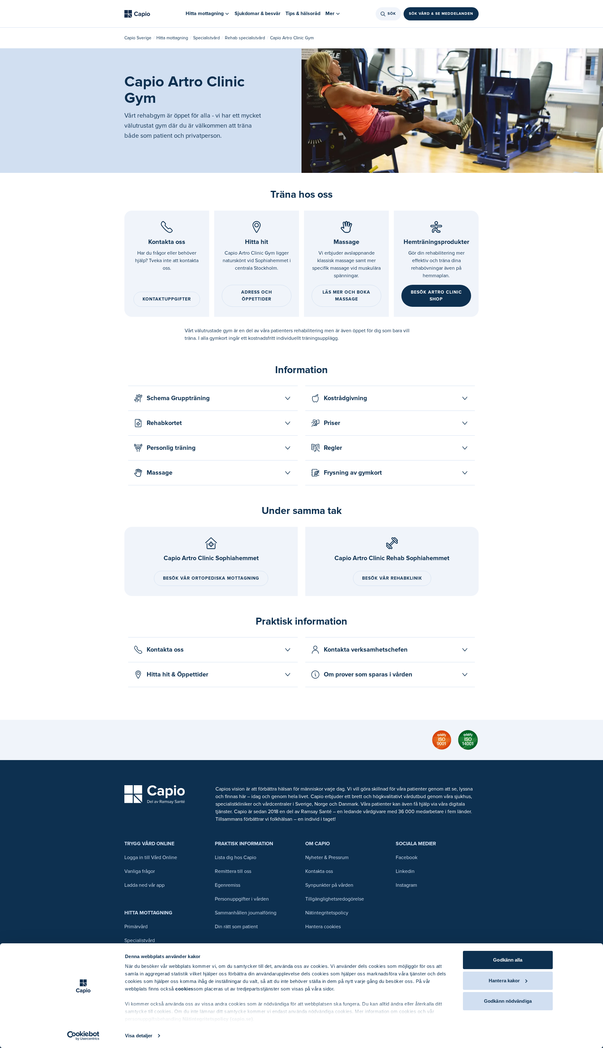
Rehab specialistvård (245, 38)
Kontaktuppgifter (167, 299)
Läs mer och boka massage (346, 296)
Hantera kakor (504, 980)
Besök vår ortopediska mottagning (211, 578)
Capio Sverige (137, 38)
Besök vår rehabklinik (392, 578)
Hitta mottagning (172, 38)
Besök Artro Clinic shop (436, 296)
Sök (392, 13)
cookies (184, 988)
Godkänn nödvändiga (508, 1001)
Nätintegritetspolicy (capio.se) (217, 1019)
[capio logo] (154, 794)
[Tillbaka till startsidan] (137, 13)
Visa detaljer (138, 1035)
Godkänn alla (507, 960)
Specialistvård (206, 38)
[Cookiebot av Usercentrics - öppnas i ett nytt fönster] (83, 1035)
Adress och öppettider (256, 296)
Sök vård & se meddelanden (441, 13)
